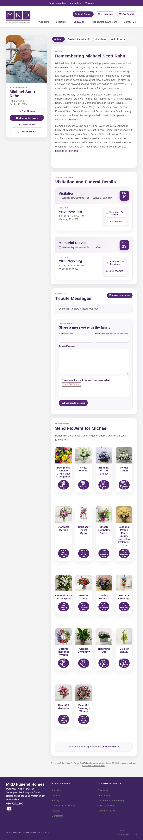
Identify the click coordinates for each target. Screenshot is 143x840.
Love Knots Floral (109, 746)
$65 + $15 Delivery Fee (84, 663)
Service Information (78, 39)
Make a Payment (106, 805)
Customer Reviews (107, 811)
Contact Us (130, 22)
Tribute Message (67, 346)
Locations (61, 22)
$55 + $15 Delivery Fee (104, 553)
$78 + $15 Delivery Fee (63, 553)
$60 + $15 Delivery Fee (104, 607)
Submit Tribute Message (73, 403)
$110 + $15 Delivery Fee (84, 485)
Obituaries (79, 22)
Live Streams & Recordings (111, 800)
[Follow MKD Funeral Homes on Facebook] (9, 809)
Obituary (58, 39)
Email (111, 333)
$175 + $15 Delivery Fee (63, 607)
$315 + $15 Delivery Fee (63, 663)
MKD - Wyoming (70, 211)
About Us (44, 22)
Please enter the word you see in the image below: (86, 380)
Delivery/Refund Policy (127, 834)
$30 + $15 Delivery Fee (124, 553)
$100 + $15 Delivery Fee (63, 485)
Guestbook (100, 39)
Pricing (55, 800)
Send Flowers (105, 795)
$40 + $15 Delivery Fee (104, 485)
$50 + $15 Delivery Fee (124, 607)
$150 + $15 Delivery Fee (84, 553)
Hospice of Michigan (66, 150)
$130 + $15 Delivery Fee (124, 663)
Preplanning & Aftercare (104, 22)
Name (66, 333)
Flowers (56, 811)
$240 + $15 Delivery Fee (84, 719)
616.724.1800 (14, 803)
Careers (120, 831)
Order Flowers (118, 39)
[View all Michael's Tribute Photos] (26, 59)
